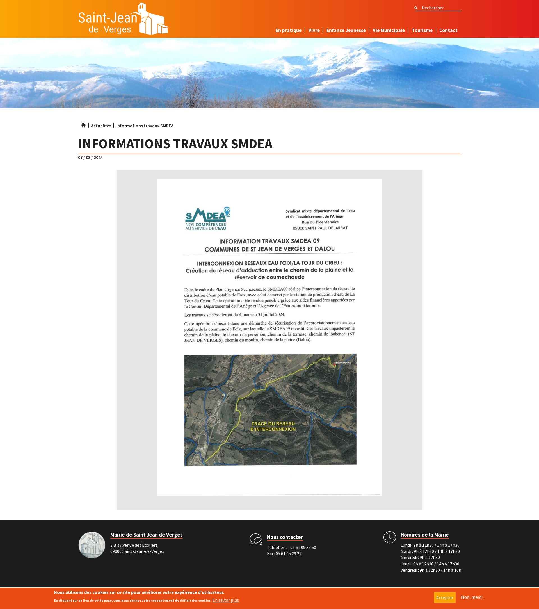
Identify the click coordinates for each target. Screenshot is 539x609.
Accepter (444, 597)
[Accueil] (123, 20)
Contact (448, 30)
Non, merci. (472, 597)
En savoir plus (226, 600)
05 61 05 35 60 (303, 547)
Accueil (83, 125)
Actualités (101, 125)
